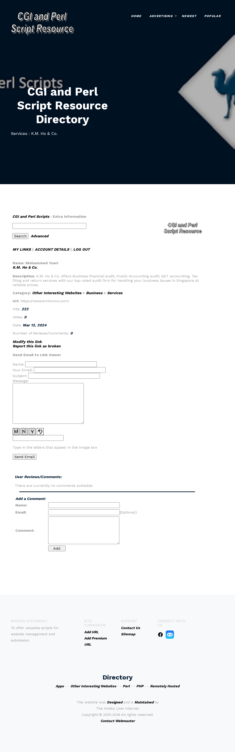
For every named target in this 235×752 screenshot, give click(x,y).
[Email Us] (169, 634)
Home (136, 16)
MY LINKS (22, 249)
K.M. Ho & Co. (25, 267)
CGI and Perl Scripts (30, 216)
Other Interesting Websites (56, 293)
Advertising (161, 16)
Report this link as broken (37, 346)
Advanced (39, 236)
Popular (212, 16)
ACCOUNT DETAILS (52, 249)
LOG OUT (81, 249)
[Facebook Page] (160, 634)
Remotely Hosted (164, 686)
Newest (189, 16)
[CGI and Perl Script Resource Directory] (42, 23)
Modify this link (27, 342)
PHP (139, 686)
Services (115, 293)
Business (94, 293)
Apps (60, 686)
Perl (126, 686)
